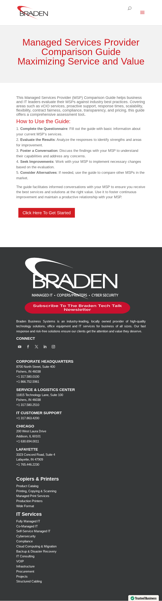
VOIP (20, 561)
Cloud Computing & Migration (36, 546)
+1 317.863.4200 (27, 418)
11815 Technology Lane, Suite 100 (39, 395)
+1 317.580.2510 (27, 405)
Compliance (24, 541)
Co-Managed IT (27, 526)
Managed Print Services (32, 496)
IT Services (29, 514)
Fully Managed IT (28, 521)
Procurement (25, 571)
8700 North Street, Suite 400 (35, 366)
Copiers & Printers (37, 479)
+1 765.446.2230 (27, 464)
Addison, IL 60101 (28, 436)
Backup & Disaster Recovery (36, 551)
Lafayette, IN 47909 (29, 459)
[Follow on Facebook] (28, 346)
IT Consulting (25, 556)
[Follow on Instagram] (53, 346)
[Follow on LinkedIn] (45, 346)
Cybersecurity (26, 536)
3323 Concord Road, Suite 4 (35, 454)
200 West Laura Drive (31, 431)
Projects (22, 576)
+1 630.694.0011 (27, 441)
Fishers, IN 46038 (28, 371)
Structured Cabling (29, 581)
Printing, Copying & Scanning (36, 491)
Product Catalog (27, 486)
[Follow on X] (36, 346)
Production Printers (29, 501)
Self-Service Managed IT (33, 531)
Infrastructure (25, 566)
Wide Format (25, 506)
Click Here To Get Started (47, 212)
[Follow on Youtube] (19, 346)
